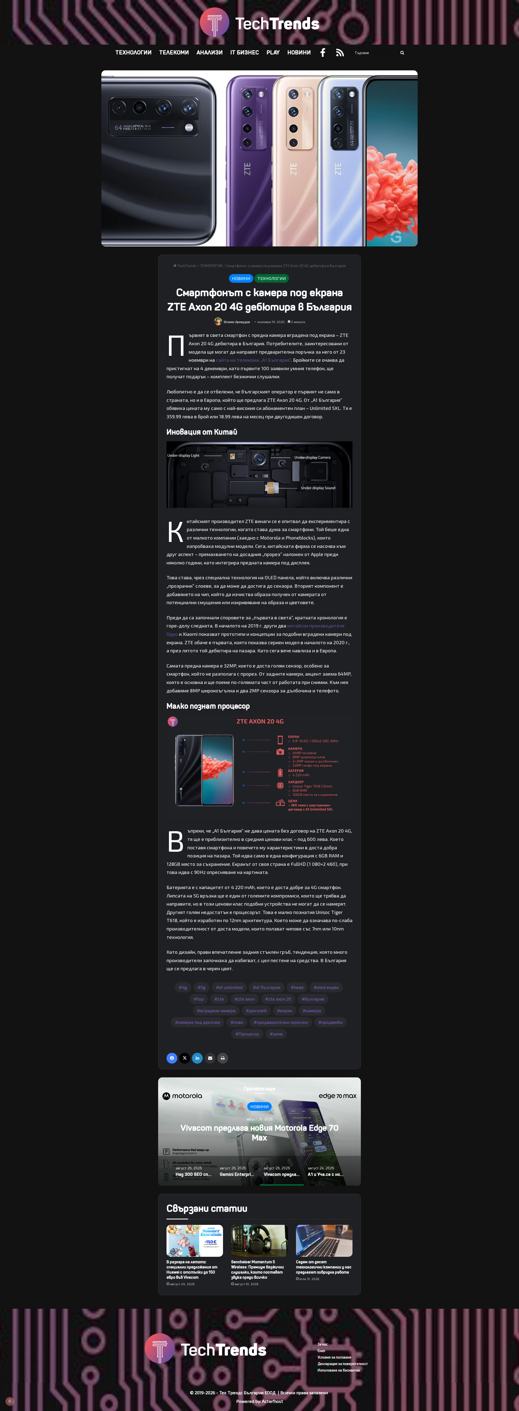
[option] (259, 1131)
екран (286, 1010)
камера (313, 1010)
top (200, 998)
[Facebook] (172, 1058)
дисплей (258, 1010)
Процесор (248, 1033)
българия (314, 998)
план (238, 1022)
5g (203, 987)
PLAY (273, 52)
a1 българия (268, 987)
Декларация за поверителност (343, 1363)
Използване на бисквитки (339, 1370)
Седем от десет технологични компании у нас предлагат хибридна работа (323, 1267)
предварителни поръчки (282, 1022)
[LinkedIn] (197, 1058)
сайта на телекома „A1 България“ (253, 360)
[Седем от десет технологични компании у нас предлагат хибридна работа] (324, 1241)
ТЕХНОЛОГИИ (133, 52)
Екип (321, 1350)
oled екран (328, 987)
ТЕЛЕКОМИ (174, 52)
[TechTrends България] (259, 22)
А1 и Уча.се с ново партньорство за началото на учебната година (259, 1133)
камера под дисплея (199, 1022)
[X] (184, 1058)
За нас (323, 1344)
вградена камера (217, 1010)
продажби (331, 1022)
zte (220, 998)
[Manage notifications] (9, 1401)
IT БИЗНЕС (244, 52)
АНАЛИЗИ (210, 52)
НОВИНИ (299, 52)
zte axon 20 (279, 998)
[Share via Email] (210, 1058)
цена (277, 1033)
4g (184, 987)
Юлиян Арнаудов (237, 322)
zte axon (246, 998)
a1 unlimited (230, 987)
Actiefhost (272, 1401)
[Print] (222, 1058)
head (298, 987)
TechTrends (187, 266)
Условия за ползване (334, 1357)
